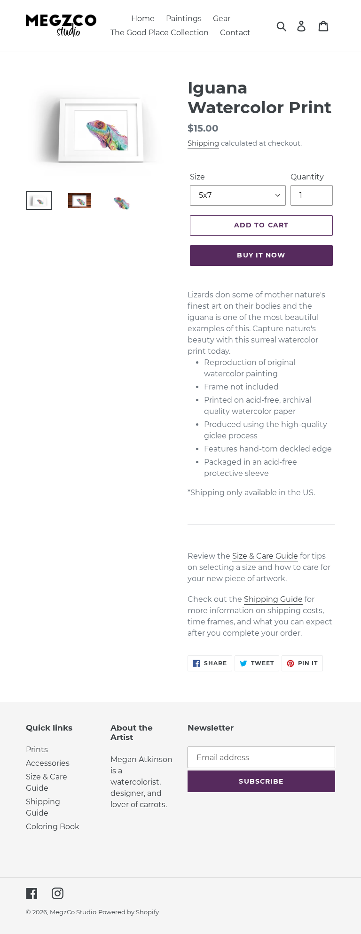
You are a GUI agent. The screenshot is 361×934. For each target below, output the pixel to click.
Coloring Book (52, 826)
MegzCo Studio (73, 912)
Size (197, 176)
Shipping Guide (273, 599)
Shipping (203, 143)
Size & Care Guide (265, 556)
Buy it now (261, 255)
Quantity (307, 176)
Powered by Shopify (128, 912)
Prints (37, 749)
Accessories (48, 763)
